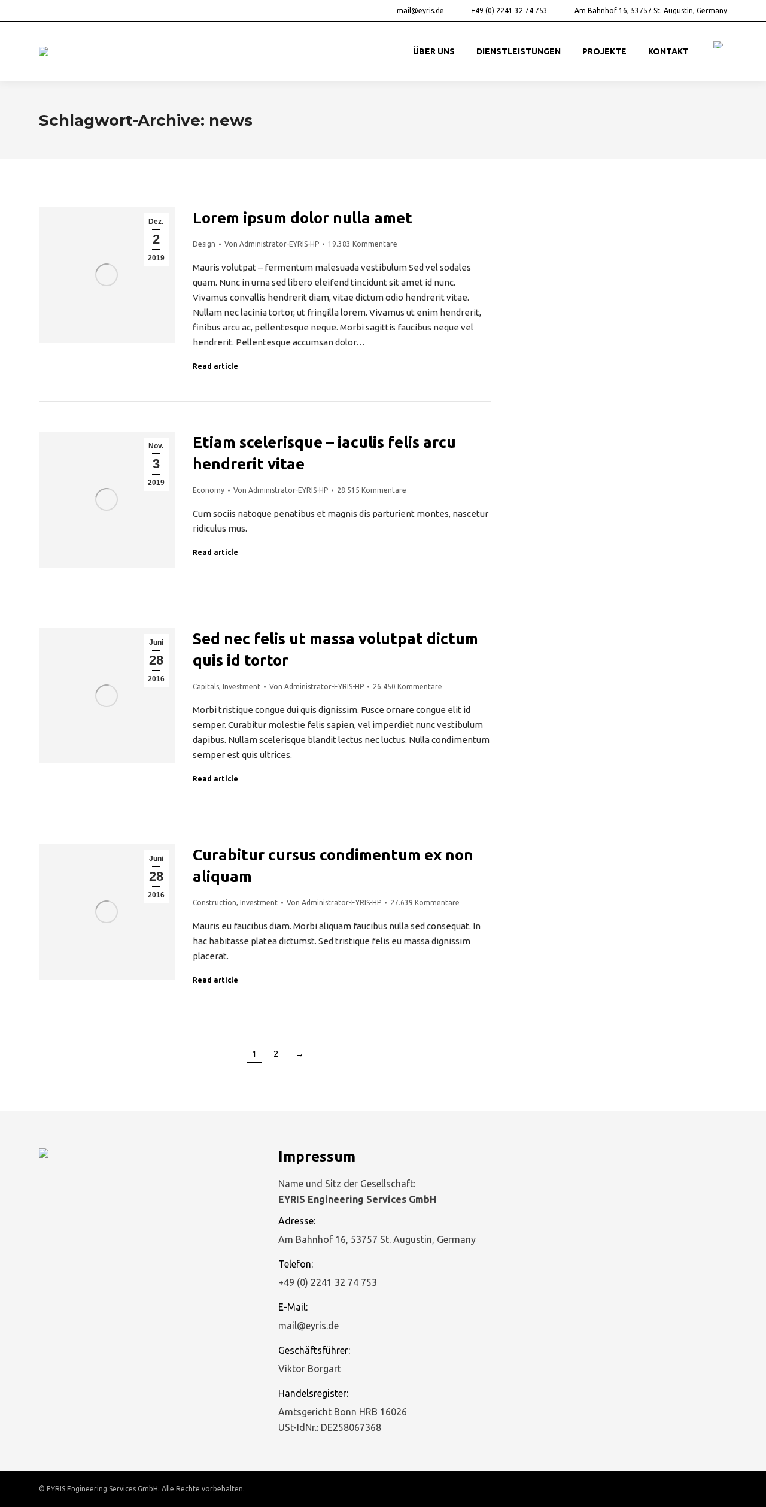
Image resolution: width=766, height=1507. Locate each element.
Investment (241, 686)
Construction (214, 902)
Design (204, 244)
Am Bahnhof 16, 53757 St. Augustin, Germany (650, 10)
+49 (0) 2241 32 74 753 (509, 10)
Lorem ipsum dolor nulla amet (302, 217)
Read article (215, 366)
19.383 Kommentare (362, 244)
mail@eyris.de (420, 10)
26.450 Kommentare (407, 686)
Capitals (206, 686)
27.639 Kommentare (425, 902)
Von (271, 244)
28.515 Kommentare (371, 490)
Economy (208, 490)
